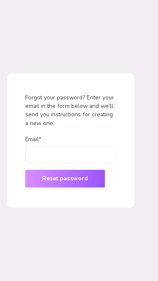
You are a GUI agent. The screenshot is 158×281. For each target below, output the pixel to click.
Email (33, 139)
